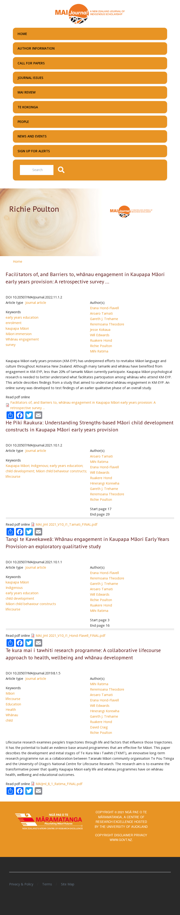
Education (13, 704)
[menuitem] (90, 34)
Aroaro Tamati (101, 313)
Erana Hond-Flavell (104, 308)
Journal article (35, 302)
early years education (22, 317)
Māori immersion (19, 334)
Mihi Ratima (99, 351)
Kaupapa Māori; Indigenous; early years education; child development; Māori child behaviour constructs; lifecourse (46, 471)
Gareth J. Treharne (104, 319)
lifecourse (13, 609)
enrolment (14, 323)
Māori (10, 693)
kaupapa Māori (17, 328)
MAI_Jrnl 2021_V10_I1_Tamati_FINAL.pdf (66, 524)
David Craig (99, 727)
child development (20, 598)
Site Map (67, 884)
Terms (47, 884)
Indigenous (14, 587)
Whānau (12, 715)
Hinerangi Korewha (104, 483)
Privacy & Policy (21, 884)
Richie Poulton (101, 346)
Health (11, 709)
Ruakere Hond (101, 340)
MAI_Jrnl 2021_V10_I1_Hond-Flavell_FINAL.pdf (70, 635)
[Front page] (90, 13)
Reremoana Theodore (107, 324)
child (9, 720)
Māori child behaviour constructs (31, 604)
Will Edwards (99, 335)
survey (10, 344)
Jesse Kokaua (100, 329)
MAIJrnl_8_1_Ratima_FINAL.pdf (59, 784)
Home (17, 261)
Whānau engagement (22, 339)
